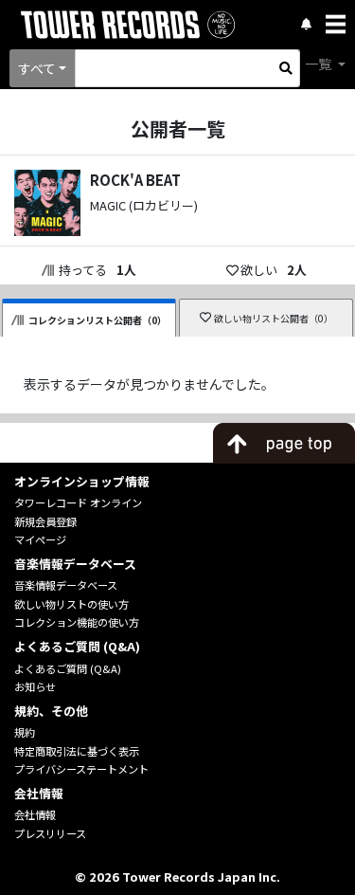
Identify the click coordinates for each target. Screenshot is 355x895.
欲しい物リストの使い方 (71, 604)
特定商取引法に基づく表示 (76, 750)
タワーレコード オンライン (78, 502)
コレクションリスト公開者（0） (97, 320)
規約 (24, 732)
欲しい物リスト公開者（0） (273, 318)
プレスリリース (50, 833)
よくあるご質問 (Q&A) (67, 668)
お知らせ (35, 686)
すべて (37, 68)
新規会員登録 (45, 521)
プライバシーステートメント (81, 768)
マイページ (40, 539)
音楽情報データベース (65, 585)
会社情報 (35, 814)
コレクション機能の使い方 (76, 622)
